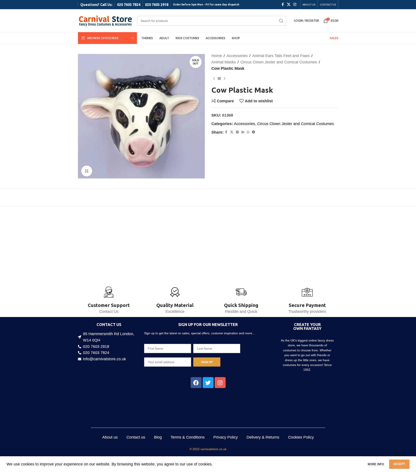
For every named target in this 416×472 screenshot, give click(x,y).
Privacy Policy (225, 437)
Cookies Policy (301, 437)
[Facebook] (196, 382)
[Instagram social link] (295, 4)
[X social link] (288, 4)
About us (110, 437)
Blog (158, 437)
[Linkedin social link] (242, 132)
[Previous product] (214, 78)
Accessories (237, 56)
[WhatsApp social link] (248, 132)
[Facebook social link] (282, 4)
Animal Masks (223, 62)
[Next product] (224, 78)
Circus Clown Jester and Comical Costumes (278, 62)
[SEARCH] (281, 21)
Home (216, 56)
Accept (399, 464)
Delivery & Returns (263, 437)
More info (376, 464)
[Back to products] (219, 78)
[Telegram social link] (253, 132)
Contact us (135, 437)
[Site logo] (105, 20)
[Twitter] (208, 382)
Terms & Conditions (188, 437)
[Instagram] (220, 382)
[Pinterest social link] (237, 132)
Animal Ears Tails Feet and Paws (281, 56)
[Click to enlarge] (86, 170)
